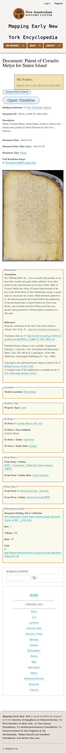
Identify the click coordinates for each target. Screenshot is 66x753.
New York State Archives (39, 107)
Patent (23, 152)
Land (23, 407)
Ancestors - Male (34, 628)
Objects (34, 672)
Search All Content (17, 91)
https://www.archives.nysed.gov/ (44, 329)
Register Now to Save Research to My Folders (39, 85)
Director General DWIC (38, 497)
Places (34, 611)
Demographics (34, 650)
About (50, 45)
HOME (34, 595)
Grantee (33, 445)
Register (58, 3)
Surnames (34, 644)
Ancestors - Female (34, 633)
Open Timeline (21, 100)
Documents (34, 684)
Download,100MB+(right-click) (20, 162)
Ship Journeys (34, 667)
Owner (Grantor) (40, 475)
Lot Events (34, 622)
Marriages (34, 639)
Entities (34, 656)
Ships (34, 661)
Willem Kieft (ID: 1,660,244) (34, 490)
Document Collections (34, 678)
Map (33, 45)
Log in (47, 3)
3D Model (12, 45)
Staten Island (30, 391)
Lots (34, 617)
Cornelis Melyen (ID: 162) (29, 423)
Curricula (34, 689)
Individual (29, 439)
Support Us (11, 748)
